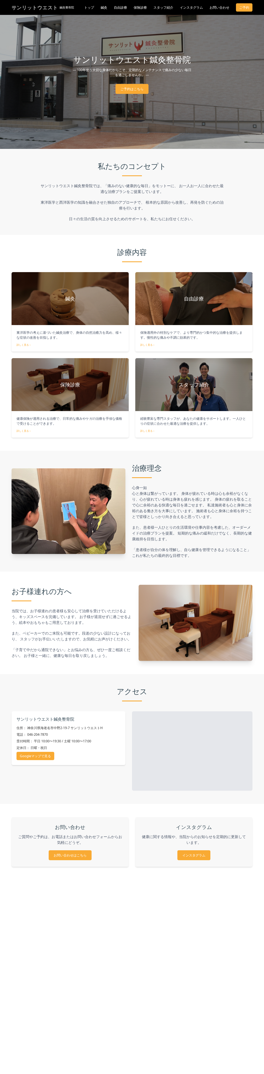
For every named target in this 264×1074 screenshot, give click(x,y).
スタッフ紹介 (163, 7)
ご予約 (244, 7)
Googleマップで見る (35, 756)
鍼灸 (104, 7)
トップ (89, 7)
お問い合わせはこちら (70, 855)
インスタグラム (191, 7)
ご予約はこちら (132, 89)
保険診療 (140, 7)
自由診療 (120, 7)
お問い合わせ (219, 7)
